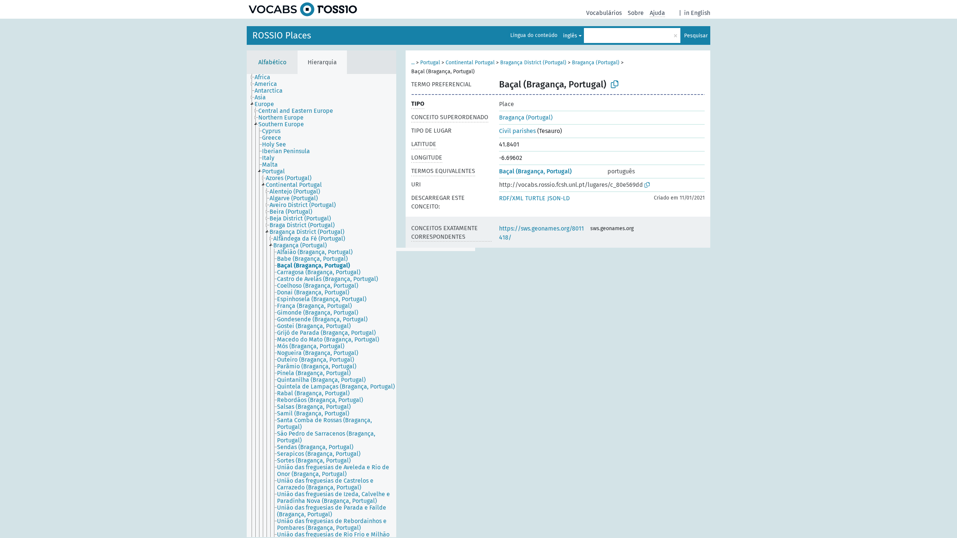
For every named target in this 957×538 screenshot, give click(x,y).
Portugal (430, 62)
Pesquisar (696, 36)
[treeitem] (265, 77)
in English (697, 12)
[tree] (321, 305)
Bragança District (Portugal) (533, 62)
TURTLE (535, 198)
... (413, 62)
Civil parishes (517, 130)
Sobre (636, 12)
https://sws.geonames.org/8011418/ (541, 233)
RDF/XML (511, 198)
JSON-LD (558, 198)
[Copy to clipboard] (614, 84)
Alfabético (272, 62)
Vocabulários (604, 12)
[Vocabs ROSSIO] (303, 9)
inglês (570, 36)
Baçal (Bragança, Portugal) (535, 171)
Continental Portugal (470, 62)
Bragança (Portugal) (595, 62)
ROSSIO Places (281, 35)
